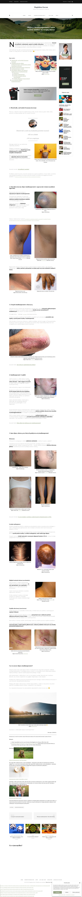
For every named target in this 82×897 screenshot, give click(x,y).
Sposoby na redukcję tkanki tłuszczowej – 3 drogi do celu (68, 153)
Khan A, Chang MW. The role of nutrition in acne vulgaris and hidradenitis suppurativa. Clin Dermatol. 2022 (17, 896)
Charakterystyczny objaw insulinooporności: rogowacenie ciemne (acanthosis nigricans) (21, 65)
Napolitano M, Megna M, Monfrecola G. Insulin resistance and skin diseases (24, 743)
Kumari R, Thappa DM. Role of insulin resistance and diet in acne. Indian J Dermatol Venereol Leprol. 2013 (17, 889)
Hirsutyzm (16, 73)
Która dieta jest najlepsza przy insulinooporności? (29, 423)
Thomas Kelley (46, 74)
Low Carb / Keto (42, 879)
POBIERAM (38, 95)
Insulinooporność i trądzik (17, 68)
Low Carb (51, 15)
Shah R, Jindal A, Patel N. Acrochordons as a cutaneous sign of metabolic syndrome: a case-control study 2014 (17, 894)
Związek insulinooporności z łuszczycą (20, 67)
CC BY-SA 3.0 (43, 260)
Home (24, 15)
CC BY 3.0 (33, 359)
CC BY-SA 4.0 (23, 258)
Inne (57, 15)
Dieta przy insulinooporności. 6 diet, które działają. (17, 760)
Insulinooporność (45, 25)
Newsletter (16, 1)
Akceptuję (57, 892)
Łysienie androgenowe (19, 74)
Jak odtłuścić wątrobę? (23, 169)
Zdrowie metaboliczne (19, 807)
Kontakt (10, 1)
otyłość (25, 314)
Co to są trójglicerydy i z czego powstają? (67, 148)
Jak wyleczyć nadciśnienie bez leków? (26, 364)
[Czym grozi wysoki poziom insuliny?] (19, 790)
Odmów (66, 892)
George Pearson (34, 726)
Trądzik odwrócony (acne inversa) (22, 78)
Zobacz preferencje (76, 892)
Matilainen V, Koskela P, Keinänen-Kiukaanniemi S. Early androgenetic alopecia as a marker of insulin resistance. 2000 (19, 892)
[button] (79, 882)
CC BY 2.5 (20, 510)
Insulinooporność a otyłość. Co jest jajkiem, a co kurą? (18, 779)
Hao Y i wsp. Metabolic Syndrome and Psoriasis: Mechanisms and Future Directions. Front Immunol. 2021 (16, 887)
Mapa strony (48, 882)
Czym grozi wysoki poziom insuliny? (15, 798)
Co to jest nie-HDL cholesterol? (32, 836)
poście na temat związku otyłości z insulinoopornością (27, 176)
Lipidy (29, 15)
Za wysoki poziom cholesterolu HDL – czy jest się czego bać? (68, 143)
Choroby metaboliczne (39, 15)
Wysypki (11, 807)
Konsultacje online (23, 1)
